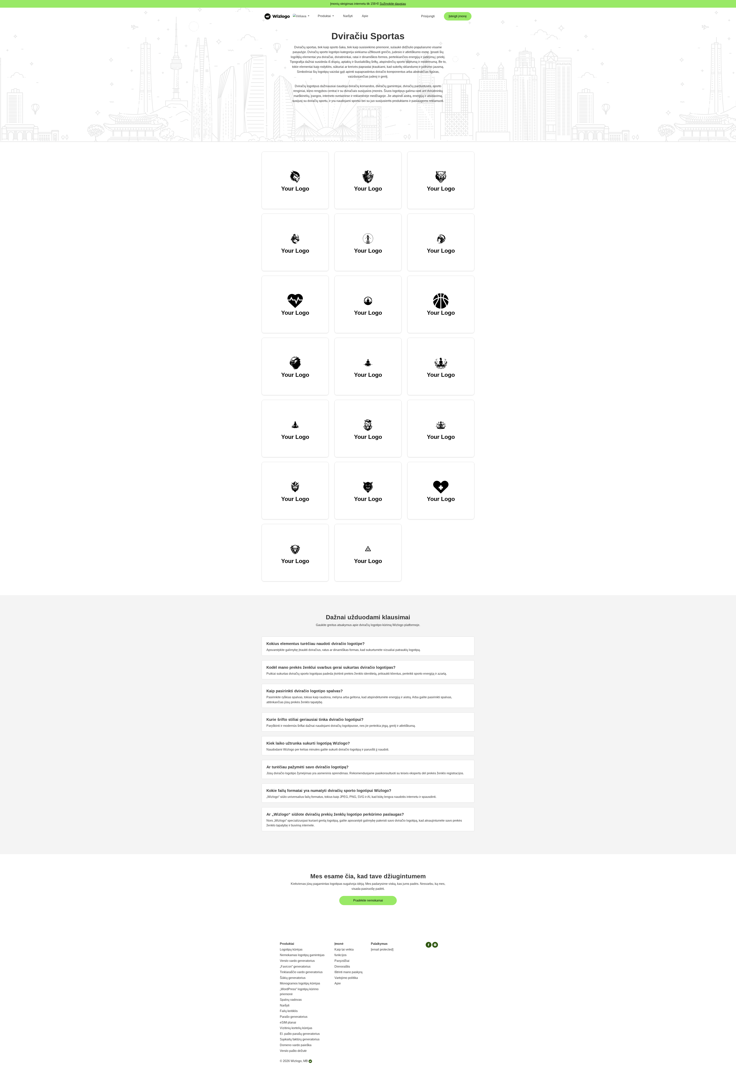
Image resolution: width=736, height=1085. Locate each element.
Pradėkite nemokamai (368, 900)
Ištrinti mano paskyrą (348, 972)
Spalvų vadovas (291, 999)
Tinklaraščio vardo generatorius (301, 972)
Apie (365, 16)
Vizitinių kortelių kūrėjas (296, 1028)
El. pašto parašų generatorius (300, 1033)
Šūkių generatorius (293, 977)
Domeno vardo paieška (295, 1045)
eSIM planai (288, 1022)
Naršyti (348, 16)
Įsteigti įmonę (458, 16)
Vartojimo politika (346, 977)
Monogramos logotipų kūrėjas (300, 983)
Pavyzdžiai (341, 960)
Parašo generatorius (293, 1016)
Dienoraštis (342, 966)
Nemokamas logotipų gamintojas (302, 955)
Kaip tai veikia (344, 949)
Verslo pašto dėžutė (293, 1050)
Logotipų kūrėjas (291, 949)
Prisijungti (428, 16)
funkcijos (340, 955)
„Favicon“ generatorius (295, 966)
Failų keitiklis (289, 1011)
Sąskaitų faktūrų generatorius (300, 1039)
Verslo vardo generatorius (297, 960)
